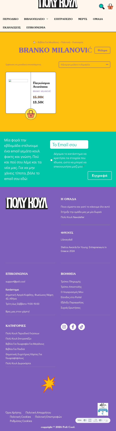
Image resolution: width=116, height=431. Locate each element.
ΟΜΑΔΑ (98, 19)
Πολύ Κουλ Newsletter (72, 217)
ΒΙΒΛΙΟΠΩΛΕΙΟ (34, 19)
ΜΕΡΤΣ (82, 19)
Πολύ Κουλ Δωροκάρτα (18, 363)
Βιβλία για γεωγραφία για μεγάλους (25, 343)
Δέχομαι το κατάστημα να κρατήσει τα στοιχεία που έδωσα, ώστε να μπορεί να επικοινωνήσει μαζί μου (70, 160)
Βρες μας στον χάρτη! (18, 311)
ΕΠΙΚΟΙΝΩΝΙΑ (35, 27)
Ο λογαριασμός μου (72, 292)
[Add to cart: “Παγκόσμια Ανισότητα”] (30, 114)
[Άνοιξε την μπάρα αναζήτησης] (102, 7)
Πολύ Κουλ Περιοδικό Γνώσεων (22, 333)
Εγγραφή (100, 175)
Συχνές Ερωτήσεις (70, 307)
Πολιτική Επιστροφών (48, 416)
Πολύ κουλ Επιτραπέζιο (18, 338)
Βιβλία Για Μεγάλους (48, 42)
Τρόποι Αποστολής (71, 286)
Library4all (66, 239)
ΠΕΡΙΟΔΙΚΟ (10, 19)
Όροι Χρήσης (13, 412)
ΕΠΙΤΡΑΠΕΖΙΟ (63, 19)
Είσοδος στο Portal (71, 297)
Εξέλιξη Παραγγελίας (72, 302)
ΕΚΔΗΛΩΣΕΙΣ (12, 27)
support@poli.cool (15, 281)
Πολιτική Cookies (20, 416)
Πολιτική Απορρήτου (38, 412)
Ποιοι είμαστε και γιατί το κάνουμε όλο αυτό (85, 206)
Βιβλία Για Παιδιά (15, 349)
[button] (102, 50)
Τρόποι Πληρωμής (71, 281)
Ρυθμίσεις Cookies (21, 421)
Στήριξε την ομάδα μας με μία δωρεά (81, 212)
